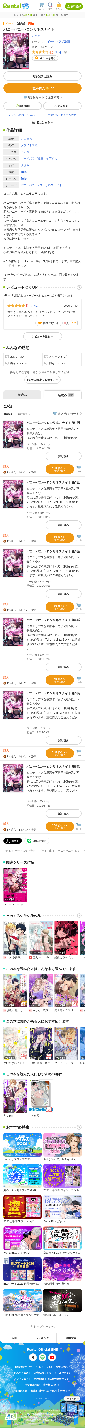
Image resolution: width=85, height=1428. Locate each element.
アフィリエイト (22, 1378)
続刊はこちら (41, 122)
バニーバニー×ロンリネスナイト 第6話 (53, 766)
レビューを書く (47, 58)
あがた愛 (34, 1115)
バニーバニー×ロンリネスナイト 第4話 (53, 620)
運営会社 (65, 1390)
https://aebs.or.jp (29, 1422)
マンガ (25, 152)
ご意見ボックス (42, 1372)
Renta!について (23, 1366)
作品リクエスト (22, 1372)
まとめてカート (68, 413)
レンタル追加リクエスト (23, 114)
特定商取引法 (32, 1384)
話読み (25, 165)
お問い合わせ (63, 1366)
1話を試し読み (42, 76)
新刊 (14, 1338)
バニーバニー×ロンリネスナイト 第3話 (53, 551)
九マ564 (8, 1115)
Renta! (7, 850)
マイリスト (64, 106)
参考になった (51, 323)
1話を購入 (42, 88)
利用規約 (39, 1378)
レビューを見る (41, 336)
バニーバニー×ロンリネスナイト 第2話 (53, 482)
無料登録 (76, 6)
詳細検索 (71, 1338)
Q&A (49, 1366)
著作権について (51, 1384)
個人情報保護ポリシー (59, 1378)
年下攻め (51, 158)
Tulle (24, 172)
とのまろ (37, 36)
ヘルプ (39, 1366)
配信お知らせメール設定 (62, 114)
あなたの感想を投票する (41, 380)
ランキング (42, 1338)
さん (34, 305)
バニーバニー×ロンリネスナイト (41, 185)
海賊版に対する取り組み (44, 1390)
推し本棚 (24, 106)
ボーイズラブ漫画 (58, 41)
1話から (8, 414)
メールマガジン (62, 1372)
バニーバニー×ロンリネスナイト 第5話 (53, 693)
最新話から (24, 414)
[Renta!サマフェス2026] (25, 6)
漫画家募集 (21, 1390)
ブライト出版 (29, 145)
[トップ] (12, 5)
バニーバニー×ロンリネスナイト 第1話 (53, 422)
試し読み (63, 456)
